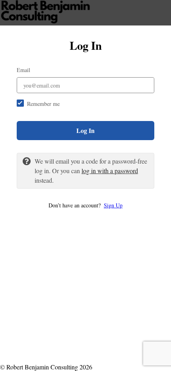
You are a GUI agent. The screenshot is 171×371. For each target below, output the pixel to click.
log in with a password (110, 170)
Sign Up (113, 205)
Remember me (43, 103)
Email (23, 70)
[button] (85, 205)
